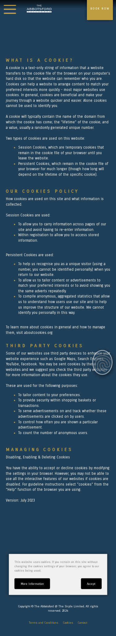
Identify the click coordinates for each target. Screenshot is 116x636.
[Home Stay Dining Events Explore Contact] (10, 8)
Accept (91, 584)
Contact (80, 623)
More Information (32, 584)
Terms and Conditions (43, 623)
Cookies (66, 623)
